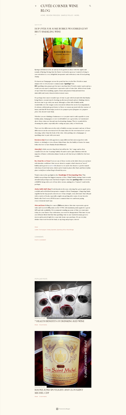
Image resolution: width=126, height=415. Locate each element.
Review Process (53, 15)
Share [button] (36, 227)
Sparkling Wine (61, 229)
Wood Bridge (70, 229)
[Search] (90, 5)
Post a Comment (40, 240)
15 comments (43, 324)
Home (43, 15)
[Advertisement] (63, 259)
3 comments (43, 396)
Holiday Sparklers (51, 229)
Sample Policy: (67, 15)
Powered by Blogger (64, 409)
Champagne (42, 229)
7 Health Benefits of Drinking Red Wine (59, 321)
